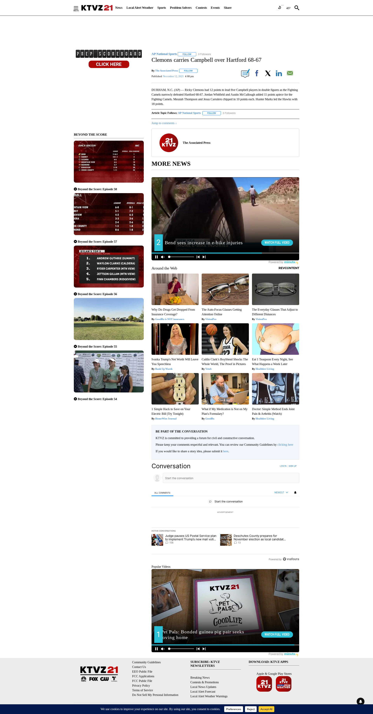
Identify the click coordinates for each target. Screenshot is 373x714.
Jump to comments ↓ (164, 123)
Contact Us (139, 667)
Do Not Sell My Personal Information (155, 695)
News (118, 7)
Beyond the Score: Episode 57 (97, 241)
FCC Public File (142, 681)
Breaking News (200, 677)
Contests (201, 7)
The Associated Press (166, 70)
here (225, 451)
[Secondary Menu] (79, 7)
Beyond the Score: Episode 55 (97, 346)
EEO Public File (142, 671)
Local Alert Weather (139, 7)
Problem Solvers (181, 7)
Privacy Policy (141, 685)
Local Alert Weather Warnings (208, 696)
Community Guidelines (146, 662)
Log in (283, 466)
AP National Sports (189, 113)
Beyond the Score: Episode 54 (97, 399)
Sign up (292, 466)
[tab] (162, 492)
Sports (161, 7)
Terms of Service (142, 690)
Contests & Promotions (204, 682)
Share (228, 7)
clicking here (285, 444)
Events (215, 7)
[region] (225, 512)
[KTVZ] (97, 8)
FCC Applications (143, 676)
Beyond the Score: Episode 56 (97, 294)
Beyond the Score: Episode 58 (97, 189)
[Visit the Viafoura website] (291, 559)
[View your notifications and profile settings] (295, 492)
